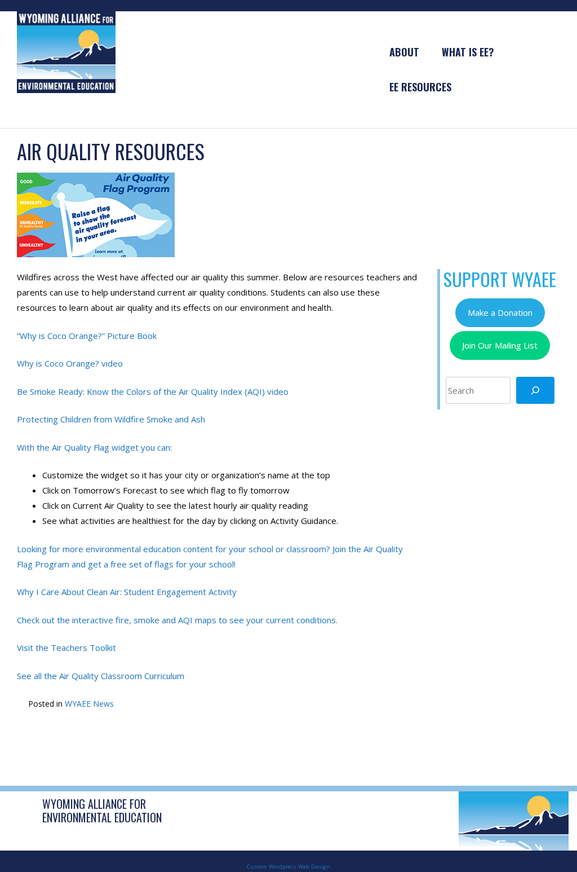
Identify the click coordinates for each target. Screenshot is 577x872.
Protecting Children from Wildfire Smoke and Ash (111, 419)
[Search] (535, 390)
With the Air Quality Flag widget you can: (94, 447)
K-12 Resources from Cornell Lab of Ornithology (323, 745)
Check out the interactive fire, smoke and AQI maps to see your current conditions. (177, 620)
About (404, 52)
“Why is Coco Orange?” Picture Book (87, 335)
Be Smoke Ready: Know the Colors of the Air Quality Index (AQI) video (152, 391)
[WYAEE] (66, 51)
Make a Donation (500, 312)
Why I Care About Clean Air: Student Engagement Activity (127, 591)
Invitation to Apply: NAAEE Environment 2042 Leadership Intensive (114, 745)
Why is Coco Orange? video (70, 363)
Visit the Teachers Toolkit (66, 647)
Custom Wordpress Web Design (288, 866)
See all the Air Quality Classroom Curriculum (100, 675)
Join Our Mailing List (500, 345)
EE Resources (420, 87)
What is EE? (468, 52)
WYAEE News (89, 703)
